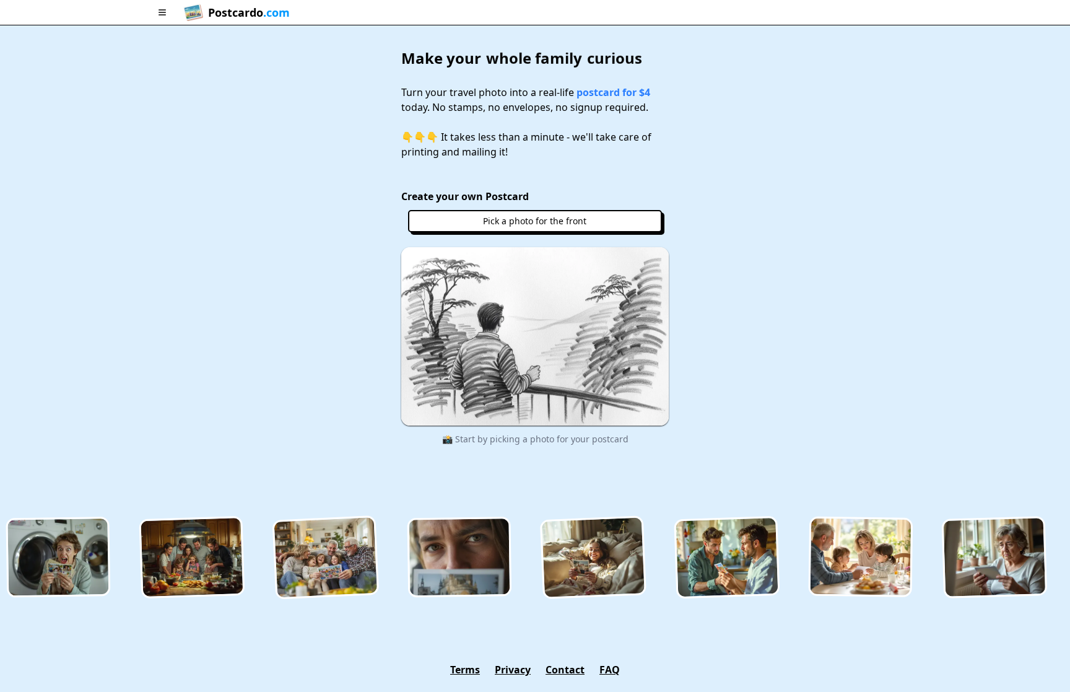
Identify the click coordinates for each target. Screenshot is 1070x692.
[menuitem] (162, 12)
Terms (465, 670)
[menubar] (535, 12)
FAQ (609, 670)
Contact (565, 670)
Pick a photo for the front (534, 221)
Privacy (513, 670)
